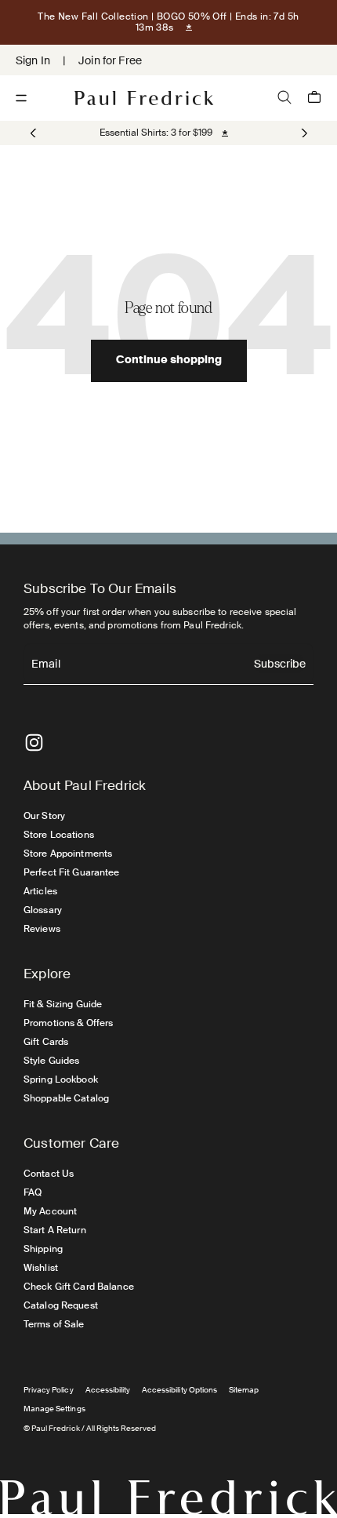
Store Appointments (68, 853)
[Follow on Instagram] (34, 742)
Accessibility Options (179, 1390)
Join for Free (110, 60)
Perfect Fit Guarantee (72, 872)
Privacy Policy (49, 1390)
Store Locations (59, 834)
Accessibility (108, 1390)
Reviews (42, 929)
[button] (302, 133)
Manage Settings (54, 1408)
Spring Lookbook (61, 1079)
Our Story (44, 816)
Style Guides (51, 1060)
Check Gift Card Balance (79, 1286)
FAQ (33, 1192)
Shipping (43, 1249)
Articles (40, 891)
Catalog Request (61, 1305)
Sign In (33, 60)
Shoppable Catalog (66, 1098)
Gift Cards (46, 1042)
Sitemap (244, 1390)
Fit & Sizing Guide (63, 1004)
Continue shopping (169, 361)
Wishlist (41, 1267)
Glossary (43, 910)
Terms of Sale (54, 1324)
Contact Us (49, 1173)
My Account (50, 1211)
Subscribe (280, 665)
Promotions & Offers (68, 1023)
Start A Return (55, 1230)
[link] (156, 133)
